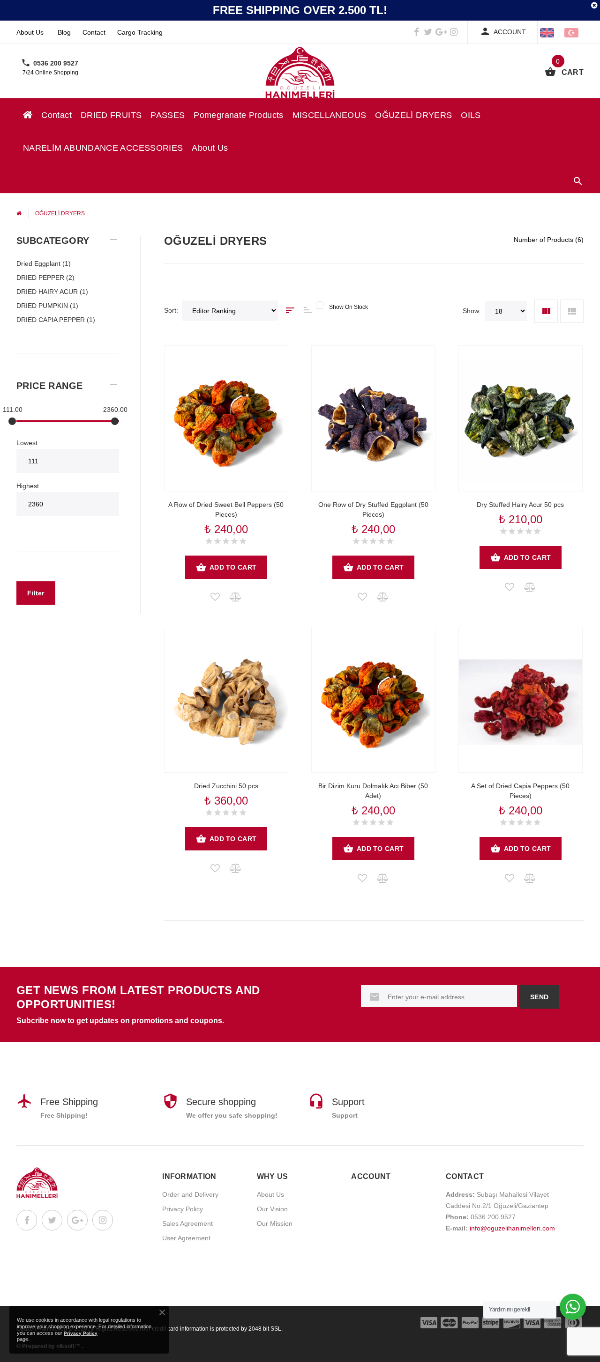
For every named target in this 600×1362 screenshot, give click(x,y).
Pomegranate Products (238, 115)
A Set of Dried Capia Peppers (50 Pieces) (520, 790)
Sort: (171, 310)
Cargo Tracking (140, 32)
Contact (93, 32)
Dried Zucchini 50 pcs (226, 786)
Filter (36, 593)
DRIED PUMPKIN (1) (47, 305)
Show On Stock (348, 307)
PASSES (167, 115)
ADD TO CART (233, 567)
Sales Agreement (187, 1223)
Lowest (27, 443)
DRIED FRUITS (111, 115)
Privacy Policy (182, 1209)
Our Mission (274, 1223)
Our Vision (272, 1209)
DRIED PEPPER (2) (45, 277)
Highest (27, 486)
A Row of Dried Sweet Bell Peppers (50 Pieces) (226, 509)
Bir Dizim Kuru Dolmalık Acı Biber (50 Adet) (373, 790)
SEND (539, 997)
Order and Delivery (190, 1194)
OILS (470, 115)
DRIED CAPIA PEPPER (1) (55, 319)
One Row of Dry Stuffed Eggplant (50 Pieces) (373, 509)
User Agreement (186, 1238)
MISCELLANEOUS (329, 115)
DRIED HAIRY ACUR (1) (52, 291)
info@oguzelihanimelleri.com (512, 1228)
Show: (472, 311)
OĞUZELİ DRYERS (413, 115)
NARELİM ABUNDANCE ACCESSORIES (103, 148)
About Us (30, 32)
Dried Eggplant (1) (43, 263)
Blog (64, 32)
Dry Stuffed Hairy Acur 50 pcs (520, 504)
